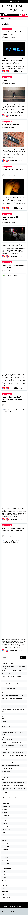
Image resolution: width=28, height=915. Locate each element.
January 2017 (5, 863)
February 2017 (5, 860)
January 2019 (5, 843)
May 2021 (4, 812)
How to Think (5, 749)
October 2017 (5, 846)
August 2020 (5, 820)
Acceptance (5, 704)
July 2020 (4, 823)
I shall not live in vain (7, 768)
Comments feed (6, 894)
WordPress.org (6, 897)
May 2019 (4, 837)
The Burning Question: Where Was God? (12, 724)
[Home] (2, 15)
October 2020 (5, 818)
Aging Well (5, 774)
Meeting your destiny (7, 706)
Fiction (3, 874)
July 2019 (4, 832)
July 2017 (4, 852)
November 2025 (6, 806)
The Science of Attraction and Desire (11, 727)
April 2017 (4, 855)
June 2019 (4, 835)
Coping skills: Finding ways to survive (11, 742)
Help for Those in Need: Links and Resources (13, 681)
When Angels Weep (7, 771)
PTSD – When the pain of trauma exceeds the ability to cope (13, 399)
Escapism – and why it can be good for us (12, 785)
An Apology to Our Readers (9, 777)
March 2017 (5, 857)
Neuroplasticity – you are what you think (12, 695)
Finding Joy (5, 792)
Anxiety (5, 80)
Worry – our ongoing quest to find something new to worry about (13, 530)
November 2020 (6, 815)
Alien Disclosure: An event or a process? (12, 714)
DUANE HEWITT (14, 6)
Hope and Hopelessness (11, 124)
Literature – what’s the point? (9, 762)
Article (3, 29)
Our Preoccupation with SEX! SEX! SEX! (11, 671)
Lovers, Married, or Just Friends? (10, 701)
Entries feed (5, 891)
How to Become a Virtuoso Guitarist (11, 760)
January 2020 (5, 826)
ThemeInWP (21, 906)
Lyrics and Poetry (6, 877)
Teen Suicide (5, 729)
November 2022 (6, 809)
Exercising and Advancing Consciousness (12, 752)
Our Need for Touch (7, 739)
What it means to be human (9, 688)
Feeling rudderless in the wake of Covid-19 (13, 782)
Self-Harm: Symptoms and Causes (10, 779)
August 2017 (5, 849)
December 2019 (6, 829)
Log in (3, 888)
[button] (20, 15)
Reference (9, 29)
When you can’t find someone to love (11, 673)
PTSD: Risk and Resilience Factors (10, 765)
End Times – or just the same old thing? (12, 698)
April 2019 (4, 840)
